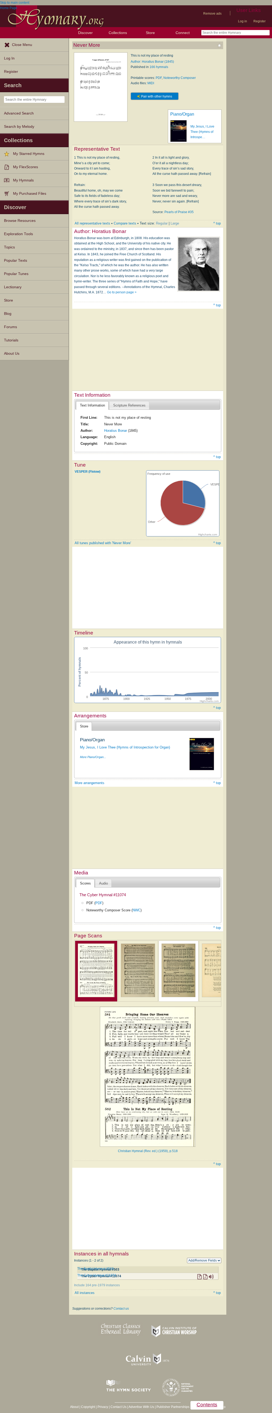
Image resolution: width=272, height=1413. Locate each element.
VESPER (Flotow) (87, 471)
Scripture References (129, 405)
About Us (11, 354)
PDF (159, 78)
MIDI (150, 83)
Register (259, 21)
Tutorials (11, 340)
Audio (103, 883)
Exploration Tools (18, 234)
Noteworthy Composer (179, 78)
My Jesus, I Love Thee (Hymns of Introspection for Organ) (125, 747)
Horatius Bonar (115, 431)
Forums (10, 327)
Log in (242, 21)
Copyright (88, 1407)
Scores (85, 883)
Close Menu (22, 45)
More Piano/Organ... (93, 757)
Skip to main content (14, 3)
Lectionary (13, 287)
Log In (9, 58)
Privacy (102, 1407)
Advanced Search (19, 113)
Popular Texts (15, 261)
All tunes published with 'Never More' (103, 543)
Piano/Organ (182, 114)
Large (175, 223)
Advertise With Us (141, 1407)
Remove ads (212, 13)
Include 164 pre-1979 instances (97, 1285)
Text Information (92, 405)
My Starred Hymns (28, 154)
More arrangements (89, 783)
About (74, 1407)
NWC (137, 910)
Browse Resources (20, 221)
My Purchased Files (29, 194)
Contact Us (118, 1407)
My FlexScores (25, 167)
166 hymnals (159, 67)
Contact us (121, 1308)
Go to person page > (122, 292)
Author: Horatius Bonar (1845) (152, 62)
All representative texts (92, 223)
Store (150, 33)
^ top (217, 223)
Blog (7, 314)
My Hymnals (23, 180)
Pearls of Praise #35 (179, 212)
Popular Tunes (16, 274)
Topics (9, 247)
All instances (85, 1293)
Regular (162, 223)
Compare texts (125, 223)
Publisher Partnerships (172, 1407)
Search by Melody (19, 127)
